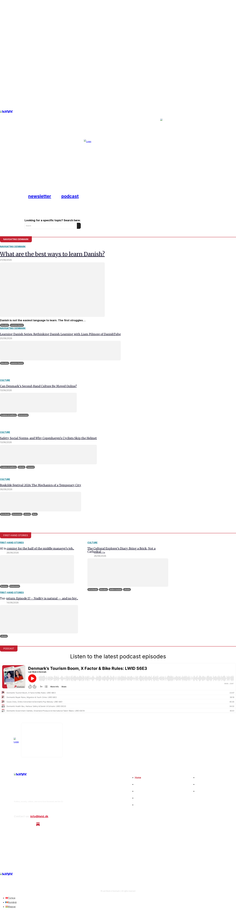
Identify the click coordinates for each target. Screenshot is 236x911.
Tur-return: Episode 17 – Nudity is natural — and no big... (39, 598)
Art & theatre (92, 589)
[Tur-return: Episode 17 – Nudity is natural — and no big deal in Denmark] (39, 619)
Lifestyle (21, 467)
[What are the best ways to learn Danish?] (52, 289)
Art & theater (5, 514)
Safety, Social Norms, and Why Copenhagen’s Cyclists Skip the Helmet (48, 438)
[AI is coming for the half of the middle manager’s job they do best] (37, 569)
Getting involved (116, 589)
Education (4, 325)
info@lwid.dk (39, 816)
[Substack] (38, 824)
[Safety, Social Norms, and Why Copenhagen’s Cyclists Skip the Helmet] (48, 454)
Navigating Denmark (13, 246)
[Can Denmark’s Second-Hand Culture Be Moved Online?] (38, 402)
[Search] (79, 226)
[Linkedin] (30, 824)
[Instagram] (23, 824)
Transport (30, 467)
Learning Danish (17, 325)
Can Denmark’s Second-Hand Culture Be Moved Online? (38, 386)
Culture (5, 380)
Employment (14, 586)
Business (4, 586)
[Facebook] (16, 824)
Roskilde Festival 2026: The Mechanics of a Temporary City (40, 485)
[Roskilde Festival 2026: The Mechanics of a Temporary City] (40, 501)
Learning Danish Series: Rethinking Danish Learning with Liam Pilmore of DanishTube (60, 334)
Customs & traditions (8, 415)
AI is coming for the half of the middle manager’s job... (37, 548)
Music (35, 514)
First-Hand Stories (12, 542)
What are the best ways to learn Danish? (52, 254)
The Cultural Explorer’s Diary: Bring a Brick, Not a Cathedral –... (121, 550)
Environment (23, 415)
